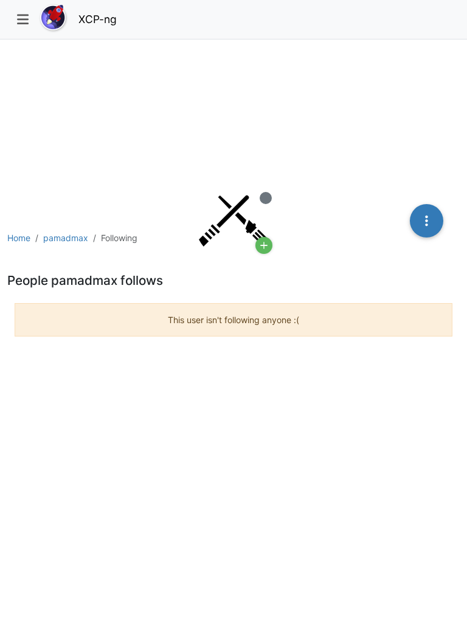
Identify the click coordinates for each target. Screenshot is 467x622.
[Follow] (263, 245)
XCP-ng (97, 19)
